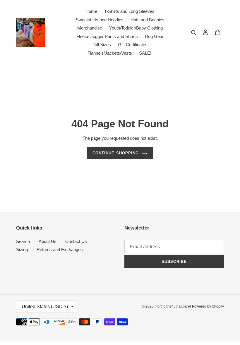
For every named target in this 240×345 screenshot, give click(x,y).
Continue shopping (115, 153)
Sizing (22, 249)
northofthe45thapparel (173, 306)
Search (23, 241)
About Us (47, 241)
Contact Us (76, 241)
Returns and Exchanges (60, 249)
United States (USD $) (45, 306)
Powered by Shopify (208, 306)
